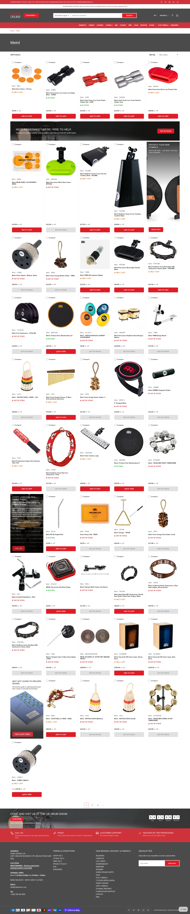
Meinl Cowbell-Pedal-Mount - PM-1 (23, 597)
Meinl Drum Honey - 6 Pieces (22, 89)
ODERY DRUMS (102, 883)
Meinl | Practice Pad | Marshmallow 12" (59, 335)
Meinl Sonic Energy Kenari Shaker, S (92, 397)
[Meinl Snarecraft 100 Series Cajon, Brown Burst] (129, 636)
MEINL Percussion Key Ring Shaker (58, 587)
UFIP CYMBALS (102, 886)
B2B (116, 25)
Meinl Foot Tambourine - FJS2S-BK (24, 333)
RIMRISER (100, 867)
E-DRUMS (100, 25)
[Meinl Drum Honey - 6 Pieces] (27, 73)
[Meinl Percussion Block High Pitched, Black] (129, 250)
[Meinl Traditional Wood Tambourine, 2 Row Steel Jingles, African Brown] (163, 569)
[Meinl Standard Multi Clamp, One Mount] (95, 570)
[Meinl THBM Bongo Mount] (163, 314)
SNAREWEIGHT (102, 864)
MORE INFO (156, 229)
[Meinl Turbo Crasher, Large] (95, 438)
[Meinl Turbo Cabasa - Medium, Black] (27, 254)
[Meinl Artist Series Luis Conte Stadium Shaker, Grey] (129, 79)
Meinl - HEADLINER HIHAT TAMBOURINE (162, 463)
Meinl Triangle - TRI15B (122, 532)
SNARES (92, 25)
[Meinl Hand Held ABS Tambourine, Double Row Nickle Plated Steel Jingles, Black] (129, 573)
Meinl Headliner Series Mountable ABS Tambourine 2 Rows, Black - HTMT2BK (161, 267)
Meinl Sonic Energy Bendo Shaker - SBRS (60, 276)
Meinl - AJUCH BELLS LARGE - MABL (59, 719)
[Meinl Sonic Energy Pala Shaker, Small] (163, 513)
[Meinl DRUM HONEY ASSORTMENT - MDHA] (27, 161)
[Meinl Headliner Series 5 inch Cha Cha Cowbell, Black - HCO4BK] (95, 156)
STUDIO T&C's (58, 858)
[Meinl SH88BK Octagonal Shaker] (163, 372)
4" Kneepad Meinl (120, 403)
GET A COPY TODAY (22, 734)
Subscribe (172, 863)
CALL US (18, 548)
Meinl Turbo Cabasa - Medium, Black (24, 275)
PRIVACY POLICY (60, 864)
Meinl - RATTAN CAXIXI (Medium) (91, 719)
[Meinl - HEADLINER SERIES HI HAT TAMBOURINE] (163, 697)
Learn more (17, 819)
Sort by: (152, 55)
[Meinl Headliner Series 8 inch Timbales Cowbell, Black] (129, 177)
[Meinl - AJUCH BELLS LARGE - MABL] (61, 697)
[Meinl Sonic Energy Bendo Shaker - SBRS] (61, 254)
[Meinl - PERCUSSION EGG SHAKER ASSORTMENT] (95, 314)
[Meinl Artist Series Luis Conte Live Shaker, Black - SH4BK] (61, 75)
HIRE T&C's (57, 861)
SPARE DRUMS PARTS (105, 872)
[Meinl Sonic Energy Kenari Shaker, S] (95, 376)
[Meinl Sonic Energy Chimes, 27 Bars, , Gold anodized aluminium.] (61, 376)
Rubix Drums (163, 910)
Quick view (61, 351)
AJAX (98, 875)
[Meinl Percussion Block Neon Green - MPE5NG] (61, 161)
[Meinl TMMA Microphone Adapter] (95, 254)
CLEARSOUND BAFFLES (105, 891)
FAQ (54, 867)
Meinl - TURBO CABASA (20, 780)
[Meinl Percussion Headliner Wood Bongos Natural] (129, 314)
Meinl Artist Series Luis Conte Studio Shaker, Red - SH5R (92, 101)
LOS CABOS (100, 861)
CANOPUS (100, 858)
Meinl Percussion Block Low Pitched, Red (162, 89)
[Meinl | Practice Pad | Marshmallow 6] (129, 442)
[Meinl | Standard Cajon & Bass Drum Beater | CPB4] (61, 636)
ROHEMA (99, 869)
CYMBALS (109, 25)
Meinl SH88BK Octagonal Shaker (159, 390)
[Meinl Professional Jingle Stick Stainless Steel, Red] (27, 441)
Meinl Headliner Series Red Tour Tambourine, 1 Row (57, 474)
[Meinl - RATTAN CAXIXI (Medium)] (95, 697)
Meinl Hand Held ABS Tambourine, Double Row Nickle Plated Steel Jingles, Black (128, 595)
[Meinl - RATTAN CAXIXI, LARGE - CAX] (27, 376)
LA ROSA (99, 894)
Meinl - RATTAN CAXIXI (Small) (124, 719)
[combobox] (104, 15)
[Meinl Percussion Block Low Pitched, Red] (163, 73)
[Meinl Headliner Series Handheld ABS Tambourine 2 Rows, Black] (27, 630)
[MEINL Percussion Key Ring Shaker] (61, 570)
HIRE (130, 25)
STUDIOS (123, 25)
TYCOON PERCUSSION (105, 880)
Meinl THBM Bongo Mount (157, 335)
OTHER (151, 25)
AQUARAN (100, 856)
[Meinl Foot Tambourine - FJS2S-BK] (27, 313)
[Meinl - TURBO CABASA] (27, 759)
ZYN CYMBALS (163, 25)
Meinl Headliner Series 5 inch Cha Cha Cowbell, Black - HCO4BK (93, 174)
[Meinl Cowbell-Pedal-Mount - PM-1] (27, 575)
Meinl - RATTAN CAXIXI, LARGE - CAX (25, 397)
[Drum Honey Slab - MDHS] (95, 513)
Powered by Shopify (174, 910)
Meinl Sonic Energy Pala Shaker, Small (161, 534)
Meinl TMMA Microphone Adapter (91, 275)
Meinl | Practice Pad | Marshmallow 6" (127, 463)
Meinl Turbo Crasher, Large (89, 456)
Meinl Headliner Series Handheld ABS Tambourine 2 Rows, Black (25, 646)
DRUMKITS (82, 25)
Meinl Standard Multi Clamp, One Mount (94, 587)
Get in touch (165, 131)
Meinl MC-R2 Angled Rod (54, 534)
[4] (129, 379)
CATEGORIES (30, 15)
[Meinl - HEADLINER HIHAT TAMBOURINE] (163, 442)
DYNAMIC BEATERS (104, 889)
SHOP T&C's (58, 856)
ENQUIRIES (175, 25)
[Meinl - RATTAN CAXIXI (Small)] (129, 697)
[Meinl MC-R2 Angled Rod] (61, 513)
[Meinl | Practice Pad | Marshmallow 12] (61, 314)
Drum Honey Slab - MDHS (89, 534)
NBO (98, 897)
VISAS (136, 25)
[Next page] (103, 805)
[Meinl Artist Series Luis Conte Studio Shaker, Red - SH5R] (95, 79)
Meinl (18, 31)
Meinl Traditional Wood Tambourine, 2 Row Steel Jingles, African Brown (163, 586)
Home (12, 31)
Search (129, 15)
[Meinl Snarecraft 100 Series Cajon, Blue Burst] (163, 636)
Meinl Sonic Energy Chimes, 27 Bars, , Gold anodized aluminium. (59, 398)
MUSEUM (144, 25)
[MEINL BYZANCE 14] (95, 636)
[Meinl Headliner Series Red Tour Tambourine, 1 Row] (61, 447)
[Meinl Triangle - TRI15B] (129, 512)
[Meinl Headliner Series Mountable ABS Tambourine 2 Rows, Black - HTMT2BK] (163, 250)
